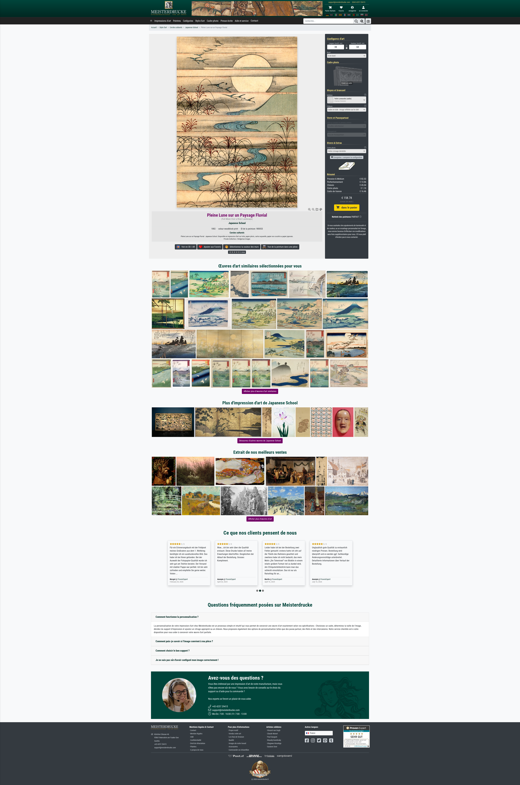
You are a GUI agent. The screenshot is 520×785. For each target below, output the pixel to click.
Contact (254, 20)
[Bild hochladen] (368, 21)
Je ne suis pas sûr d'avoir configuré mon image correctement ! (187, 660)
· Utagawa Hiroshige (273, 743)
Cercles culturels (176, 27)
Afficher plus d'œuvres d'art (260, 519)
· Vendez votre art (234, 734)
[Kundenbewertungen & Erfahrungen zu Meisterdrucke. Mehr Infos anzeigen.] (356, 736)
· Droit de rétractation (197, 743)
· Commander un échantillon (238, 750)
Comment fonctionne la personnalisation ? (177, 616)
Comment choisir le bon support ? (173, 650)
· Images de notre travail (237, 743)
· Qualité (231, 740)
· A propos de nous (196, 750)
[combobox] (346, 56)
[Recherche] (356, 21)
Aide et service (241, 21)
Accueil (154, 27)
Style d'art (200, 21)
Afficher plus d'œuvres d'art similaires (260, 391)
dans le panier (348, 207)
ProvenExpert (183, 579)
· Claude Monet (272, 734)
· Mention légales (195, 734)
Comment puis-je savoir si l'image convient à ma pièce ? (184, 641)
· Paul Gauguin (271, 737)
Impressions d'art (162, 21)
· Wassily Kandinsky (273, 740)
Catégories (188, 21)
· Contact (192, 730)
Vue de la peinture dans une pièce (282, 247)
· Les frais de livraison (236, 737)
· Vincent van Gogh (273, 730)
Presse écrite (227, 21)
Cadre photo (212, 21)
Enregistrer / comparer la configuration (347, 157)
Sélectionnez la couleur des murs (243, 247)
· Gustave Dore (271, 747)
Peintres (177, 21)
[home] (151, 20)
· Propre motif (233, 730)
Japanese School (191, 27)
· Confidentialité (195, 740)
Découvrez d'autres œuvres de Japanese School (260, 440)
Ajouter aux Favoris (211, 247)
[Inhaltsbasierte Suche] (362, 21)
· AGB (191, 737)
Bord (328, 52)
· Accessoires (233, 747)
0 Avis (242, 252)
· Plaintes (192, 747)
